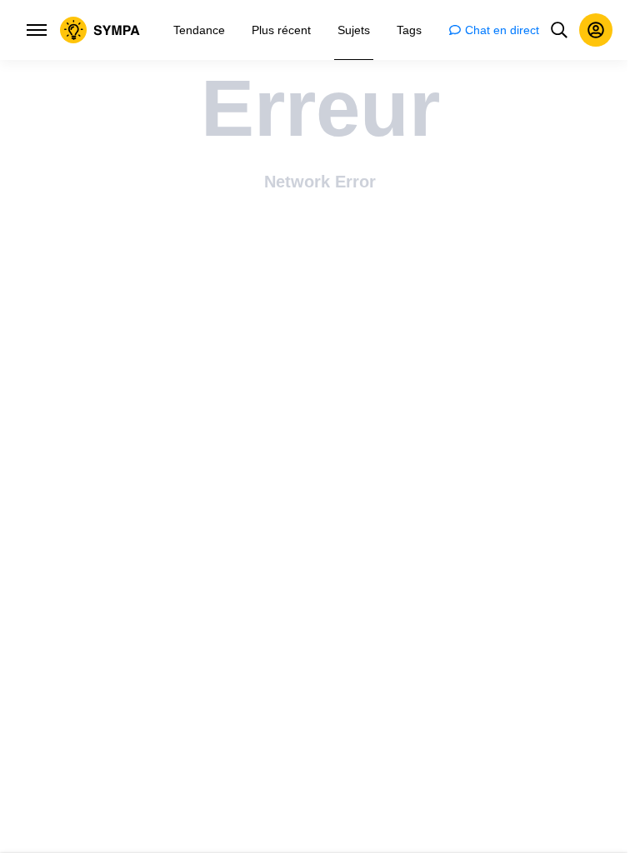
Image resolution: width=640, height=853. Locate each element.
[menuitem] (199, 30)
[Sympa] (100, 30)
